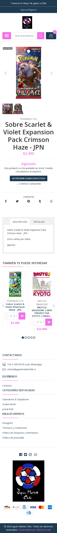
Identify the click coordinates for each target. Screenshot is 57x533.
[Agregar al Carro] (22, 316)
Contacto (7, 385)
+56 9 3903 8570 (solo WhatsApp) (24, 364)
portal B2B (7, 409)
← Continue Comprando (28, 183)
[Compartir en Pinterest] (28, 201)
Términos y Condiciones (14, 427)
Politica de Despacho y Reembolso (20, 432)
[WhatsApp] (36, 454)
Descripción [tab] (20, 221)
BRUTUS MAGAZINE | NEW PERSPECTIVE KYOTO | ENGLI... (42, 312)
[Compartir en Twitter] (17, 201)
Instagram (7, 422)
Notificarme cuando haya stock (28, 178)
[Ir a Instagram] (30, 454)
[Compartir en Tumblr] (40, 201)
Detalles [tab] (39, 221)
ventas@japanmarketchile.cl (21, 369)
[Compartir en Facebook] (5, 201)
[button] (22, 337)
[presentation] (5, 72)
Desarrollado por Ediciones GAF (35, 529)
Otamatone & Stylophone (15, 399)
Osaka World (9, 404)
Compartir (28, 197)
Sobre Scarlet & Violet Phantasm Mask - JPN (15, 306)
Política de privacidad (13, 437)
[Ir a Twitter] (25, 454)
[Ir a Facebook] (20, 454)
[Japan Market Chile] (27, 22)
